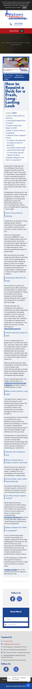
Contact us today (10, 570)
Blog (7, 42)
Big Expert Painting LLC (13, 517)
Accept (24, 7)
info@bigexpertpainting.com (11, 644)
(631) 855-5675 (18, 25)
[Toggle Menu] (22, 31)
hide (14, 113)
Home (3, 42)
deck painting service (12, 329)
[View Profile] (12, 599)
